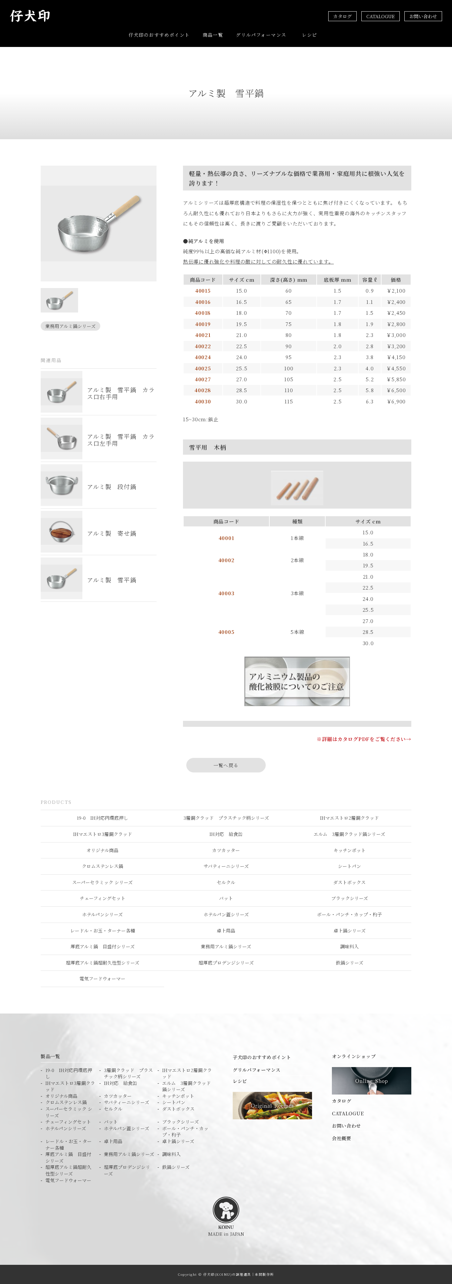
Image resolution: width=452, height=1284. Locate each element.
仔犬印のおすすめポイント (159, 34)
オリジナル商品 (102, 850)
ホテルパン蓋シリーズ (226, 914)
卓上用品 (226, 930)
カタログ (342, 16)
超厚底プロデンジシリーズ (226, 962)
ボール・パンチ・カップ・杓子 (349, 914)
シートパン (349, 866)
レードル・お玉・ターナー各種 (102, 930)
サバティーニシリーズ (226, 866)
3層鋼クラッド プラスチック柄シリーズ (226, 817)
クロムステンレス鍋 (102, 866)
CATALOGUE (380, 16)
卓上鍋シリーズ (350, 930)
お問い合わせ (423, 16)
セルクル (226, 882)
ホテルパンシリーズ (102, 914)
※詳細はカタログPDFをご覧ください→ (364, 738)
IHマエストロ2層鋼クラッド (349, 817)
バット (226, 898)
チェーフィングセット (102, 898)
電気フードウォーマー (102, 978)
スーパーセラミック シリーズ (102, 882)
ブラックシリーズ (349, 898)
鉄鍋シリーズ (349, 962)
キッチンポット (350, 850)
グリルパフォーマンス (261, 34)
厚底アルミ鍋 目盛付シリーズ (102, 946)
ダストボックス (349, 882)
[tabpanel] (99, 223)
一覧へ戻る (226, 765)
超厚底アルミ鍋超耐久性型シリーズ (102, 962)
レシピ (309, 34)
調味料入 (349, 946)
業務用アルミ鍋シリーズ (70, 326)
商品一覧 (213, 34)
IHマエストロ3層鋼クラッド (102, 834)
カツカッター (226, 850)
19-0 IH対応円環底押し (102, 817)
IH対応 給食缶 (226, 834)
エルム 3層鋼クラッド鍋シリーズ (349, 834)
